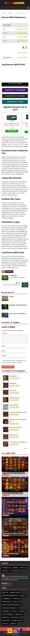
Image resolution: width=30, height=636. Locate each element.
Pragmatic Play (17, 620)
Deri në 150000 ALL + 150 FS (12, 125)
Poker (22, 567)
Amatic (5, 592)
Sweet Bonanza (14, 405)
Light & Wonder (7, 614)
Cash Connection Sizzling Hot (18, 442)
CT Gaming (6, 598)
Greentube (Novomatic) (10, 608)
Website (4, 355)
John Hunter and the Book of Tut (18, 420)
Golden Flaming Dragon (11, 553)
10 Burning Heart (14, 398)
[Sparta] (5, 298)
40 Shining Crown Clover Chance (13, 473)
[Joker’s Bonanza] (15, 507)
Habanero (9, 271)
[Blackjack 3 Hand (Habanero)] (5, 306)
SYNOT (5, 623)
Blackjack (6, 567)
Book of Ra (12, 390)
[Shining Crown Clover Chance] (15, 487)
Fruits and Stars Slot (15, 427)
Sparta (12, 296)
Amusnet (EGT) (15, 592)
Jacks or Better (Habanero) (18, 313)
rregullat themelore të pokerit (16, 144)
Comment (4, 333)
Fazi (16, 601)
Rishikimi (12, 128)
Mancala (19, 614)
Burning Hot (13, 376)
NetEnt (5, 617)
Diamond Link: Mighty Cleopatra (14, 533)
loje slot (19, 159)
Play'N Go (14, 617)
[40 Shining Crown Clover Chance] (15, 467)
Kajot (15, 611)
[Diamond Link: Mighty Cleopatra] (15, 527)
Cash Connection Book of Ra (17, 412)
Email (3, 351)
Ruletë (5, 571)
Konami (22, 611)
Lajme (15, 567)
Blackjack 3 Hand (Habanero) (18, 305)
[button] (28, 8)
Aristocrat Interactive (9, 595)
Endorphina (7, 601)
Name (3, 346)
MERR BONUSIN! (12, 131)
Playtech (5, 620)
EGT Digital (16, 598)
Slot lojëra (15, 571)
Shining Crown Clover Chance (12, 493)
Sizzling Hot (12, 383)
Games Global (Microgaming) (11, 605)
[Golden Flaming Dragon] (15, 547)
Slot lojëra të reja (8, 453)
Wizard (13, 623)
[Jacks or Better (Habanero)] (5, 315)
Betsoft (23, 595)
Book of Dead (13, 435)
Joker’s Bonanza (8, 513)
